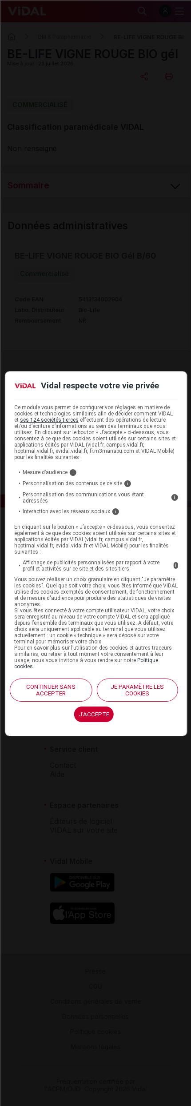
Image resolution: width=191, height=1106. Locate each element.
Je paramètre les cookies (137, 690)
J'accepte (94, 714)
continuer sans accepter (51, 690)
